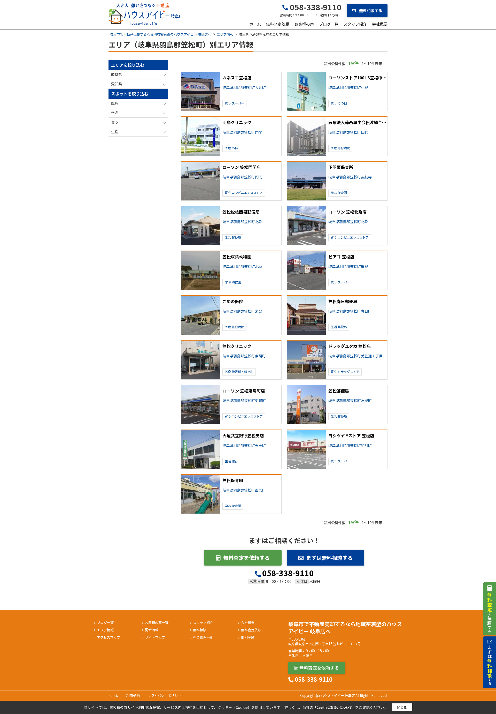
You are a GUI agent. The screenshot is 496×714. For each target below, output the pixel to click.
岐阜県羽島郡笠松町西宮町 (244, 490)
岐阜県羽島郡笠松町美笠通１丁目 (355, 356)
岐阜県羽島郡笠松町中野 (348, 87)
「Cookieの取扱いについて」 (334, 707)
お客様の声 (304, 24)
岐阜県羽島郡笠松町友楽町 (350, 400)
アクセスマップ (108, 637)
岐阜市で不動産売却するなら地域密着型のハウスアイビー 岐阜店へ (345, 627)
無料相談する (370, 10)
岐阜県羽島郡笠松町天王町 (244, 445)
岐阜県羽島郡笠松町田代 (348, 132)
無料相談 (199, 630)
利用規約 (133, 695)
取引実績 (247, 637)
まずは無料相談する (329, 557)
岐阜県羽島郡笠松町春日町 (350, 311)
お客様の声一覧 (156, 622)
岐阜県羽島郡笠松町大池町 (244, 87)
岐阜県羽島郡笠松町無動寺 (350, 177)
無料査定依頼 (277, 24)
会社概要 (380, 24)
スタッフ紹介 (355, 24)
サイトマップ (155, 637)
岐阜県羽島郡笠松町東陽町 (244, 356)
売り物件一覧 (203, 637)
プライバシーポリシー (164, 695)
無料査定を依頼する (246, 557)
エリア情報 (105, 630)
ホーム (255, 24)
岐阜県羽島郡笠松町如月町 (350, 445)
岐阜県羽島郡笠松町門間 (242, 132)
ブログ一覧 (328, 24)
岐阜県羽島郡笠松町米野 (348, 266)
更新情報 (151, 630)
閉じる (402, 707)
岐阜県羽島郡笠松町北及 (242, 221)
